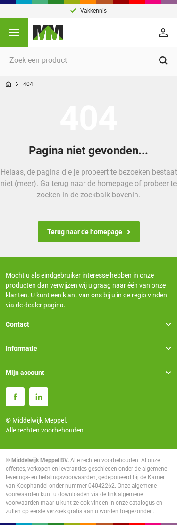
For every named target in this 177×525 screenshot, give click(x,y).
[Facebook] (15, 396)
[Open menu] (14, 32)
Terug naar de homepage (84, 232)
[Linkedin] (38, 396)
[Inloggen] (164, 32)
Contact (17, 324)
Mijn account (25, 372)
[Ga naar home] (8, 84)
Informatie (21, 348)
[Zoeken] (163, 60)
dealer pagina (44, 305)
